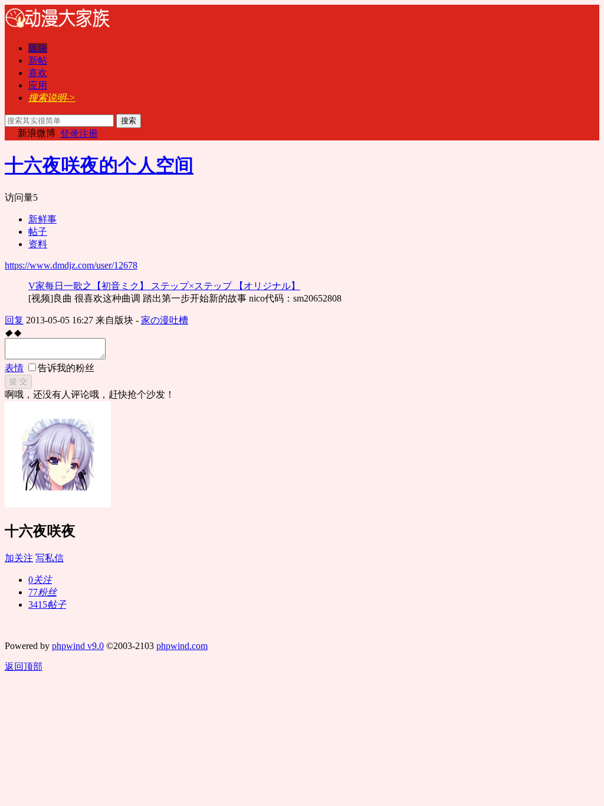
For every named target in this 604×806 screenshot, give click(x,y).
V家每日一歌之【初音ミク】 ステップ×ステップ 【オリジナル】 (164, 286)
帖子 (37, 232)
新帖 (37, 60)
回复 (14, 320)
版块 (37, 48)
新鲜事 (42, 219)
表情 (14, 368)
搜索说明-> (52, 98)
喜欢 (37, 73)
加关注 (19, 558)
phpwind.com (182, 646)
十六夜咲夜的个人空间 (99, 165)
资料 (37, 244)
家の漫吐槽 (164, 320)
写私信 (49, 558)
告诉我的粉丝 (66, 368)
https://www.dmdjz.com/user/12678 (71, 265)
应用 (37, 85)
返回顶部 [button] (23, 666)
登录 (69, 134)
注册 (88, 134)
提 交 (18, 381)
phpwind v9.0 (78, 646)
